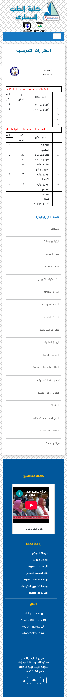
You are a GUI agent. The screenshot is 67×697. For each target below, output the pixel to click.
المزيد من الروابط (38, 592)
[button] (43, 680)
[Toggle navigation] (57, 36)
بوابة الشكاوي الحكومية (34, 586)
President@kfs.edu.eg (31, 620)
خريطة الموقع (40, 553)
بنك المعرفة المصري (37, 573)
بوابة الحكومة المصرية (35, 579)
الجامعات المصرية (38, 566)
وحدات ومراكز (40, 559)
